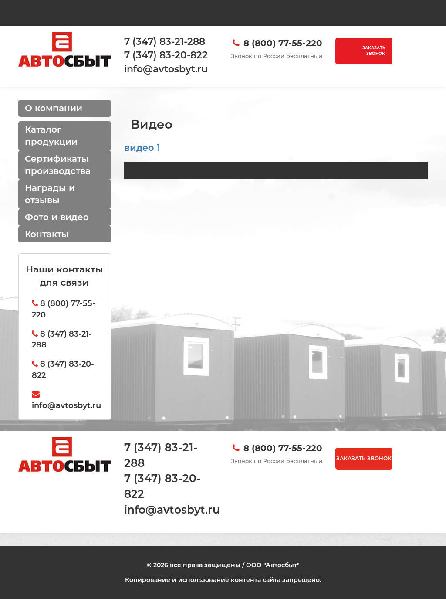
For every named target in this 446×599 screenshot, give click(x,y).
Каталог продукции (51, 135)
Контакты (47, 234)
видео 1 (142, 147)
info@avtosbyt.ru (172, 509)
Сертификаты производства (58, 165)
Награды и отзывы (50, 194)
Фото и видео (57, 217)
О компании (53, 108)
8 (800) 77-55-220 (282, 43)
